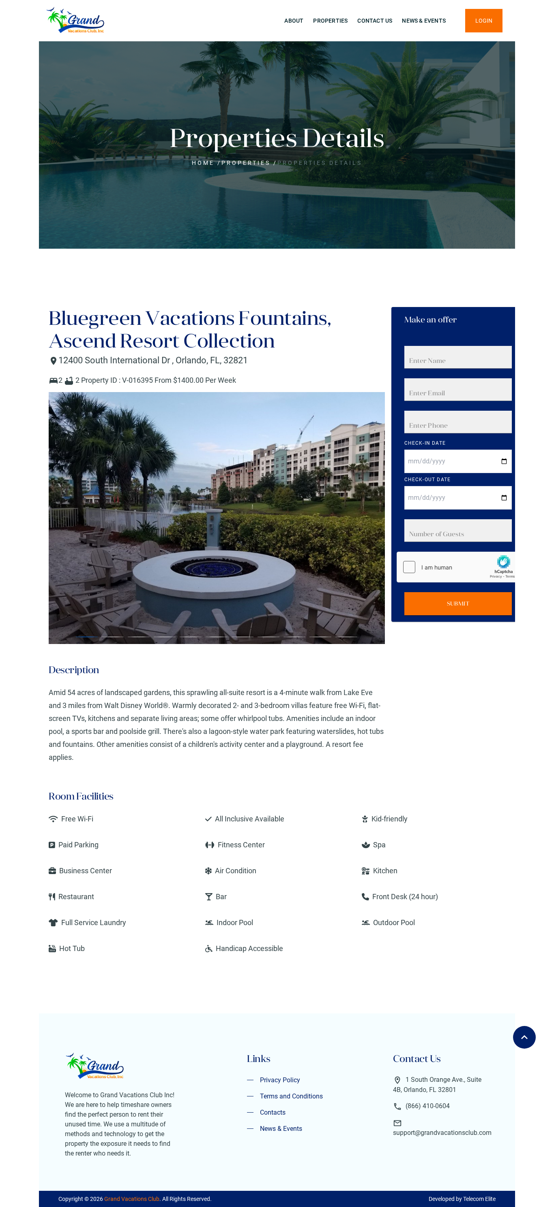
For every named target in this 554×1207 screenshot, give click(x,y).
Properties (330, 20)
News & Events (424, 20)
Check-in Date (425, 443)
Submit (458, 603)
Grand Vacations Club (131, 1199)
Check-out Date (427, 479)
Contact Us (374, 20)
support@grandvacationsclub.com (442, 1133)
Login (483, 20)
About (293, 20)
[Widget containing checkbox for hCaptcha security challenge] (458, 567)
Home (203, 163)
